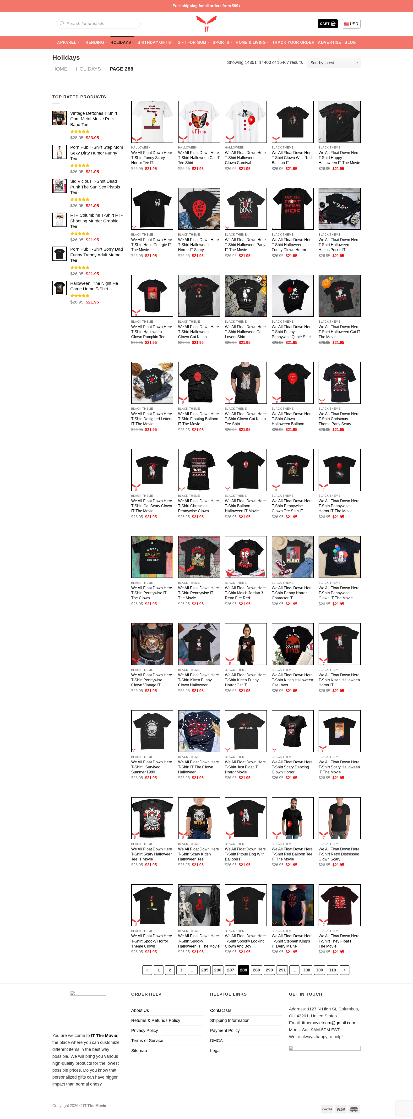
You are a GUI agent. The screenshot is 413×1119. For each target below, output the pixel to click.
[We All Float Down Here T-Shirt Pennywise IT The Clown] (152, 557)
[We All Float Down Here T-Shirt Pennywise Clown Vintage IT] (152, 644)
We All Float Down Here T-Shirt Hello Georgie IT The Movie (151, 244)
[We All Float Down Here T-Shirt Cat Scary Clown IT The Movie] (152, 470)
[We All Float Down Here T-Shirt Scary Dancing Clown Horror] (292, 731)
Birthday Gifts (154, 42)
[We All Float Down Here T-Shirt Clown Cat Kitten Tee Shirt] (245, 382)
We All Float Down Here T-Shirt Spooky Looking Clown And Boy (245, 941)
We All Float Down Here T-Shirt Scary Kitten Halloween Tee (198, 854)
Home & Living (251, 42)
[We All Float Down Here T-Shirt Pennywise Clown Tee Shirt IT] (292, 470)
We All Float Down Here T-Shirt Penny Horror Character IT (292, 593)
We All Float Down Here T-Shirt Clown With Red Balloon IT (292, 157)
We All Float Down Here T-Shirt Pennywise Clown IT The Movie (339, 593)
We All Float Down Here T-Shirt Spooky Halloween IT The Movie (199, 941)
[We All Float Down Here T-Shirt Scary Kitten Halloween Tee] (199, 818)
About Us (140, 1010)
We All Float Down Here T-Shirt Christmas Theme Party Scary (339, 419)
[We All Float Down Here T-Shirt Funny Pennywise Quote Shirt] (292, 295)
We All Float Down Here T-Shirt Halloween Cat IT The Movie (339, 332)
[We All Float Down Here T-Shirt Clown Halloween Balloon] (292, 382)
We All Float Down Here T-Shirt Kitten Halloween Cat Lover (292, 680)
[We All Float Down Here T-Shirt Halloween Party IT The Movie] (245, 208)
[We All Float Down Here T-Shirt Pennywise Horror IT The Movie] (339, 470)
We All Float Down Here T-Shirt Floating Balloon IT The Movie (198, 419)
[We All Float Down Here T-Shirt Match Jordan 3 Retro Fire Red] (245, 557)
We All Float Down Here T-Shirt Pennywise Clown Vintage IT (151, 680)
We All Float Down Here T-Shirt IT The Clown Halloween (198, 767)
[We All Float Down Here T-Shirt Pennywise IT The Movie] (199, 557)
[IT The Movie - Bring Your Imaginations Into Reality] (206, 24)
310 (332, 969)
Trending (93, 42)
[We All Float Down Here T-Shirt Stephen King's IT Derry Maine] (292, 905)
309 (319, 969)
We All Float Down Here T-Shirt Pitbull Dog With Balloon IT (245, 854)
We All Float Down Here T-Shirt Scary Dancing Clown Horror (292, 767)
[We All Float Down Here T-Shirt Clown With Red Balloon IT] (292, 121)
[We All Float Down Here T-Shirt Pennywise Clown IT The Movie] (339, 557)
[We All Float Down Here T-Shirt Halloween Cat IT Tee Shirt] (199, 121)
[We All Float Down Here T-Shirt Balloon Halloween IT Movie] (245, 470)
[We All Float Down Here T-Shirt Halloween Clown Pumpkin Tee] (152, 295)
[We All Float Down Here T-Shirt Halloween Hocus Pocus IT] (339, 208)
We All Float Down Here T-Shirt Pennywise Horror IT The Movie (339, 506)
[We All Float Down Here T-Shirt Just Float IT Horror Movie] (245, 731)
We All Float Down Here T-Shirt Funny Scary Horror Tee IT (151, 157)
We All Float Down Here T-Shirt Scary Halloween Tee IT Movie (152, 854)
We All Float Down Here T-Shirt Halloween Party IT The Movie (245, 244)
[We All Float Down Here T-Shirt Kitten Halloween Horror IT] (339, 644)
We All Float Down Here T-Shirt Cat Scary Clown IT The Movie (151, 506)
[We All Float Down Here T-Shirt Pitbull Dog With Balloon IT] (245, 818)
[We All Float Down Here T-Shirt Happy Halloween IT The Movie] (339, 121)
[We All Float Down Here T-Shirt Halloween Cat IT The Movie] (339, 295)
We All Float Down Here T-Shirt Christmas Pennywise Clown (198, 506)
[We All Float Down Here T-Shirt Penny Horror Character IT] (292, 557)
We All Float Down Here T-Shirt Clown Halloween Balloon (292, 419)
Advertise (329, 42)
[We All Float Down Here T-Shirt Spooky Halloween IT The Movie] (199, 905)
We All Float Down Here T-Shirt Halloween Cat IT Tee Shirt (199, 157)
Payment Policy (225, 1030)
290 (269, 969)
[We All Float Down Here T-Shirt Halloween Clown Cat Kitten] (199, 295)
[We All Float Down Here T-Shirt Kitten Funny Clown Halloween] (199, 644)
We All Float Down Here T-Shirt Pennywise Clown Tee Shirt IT (292, 506)
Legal (215, 1050)
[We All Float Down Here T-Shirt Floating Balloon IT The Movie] (199, 383)
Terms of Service (147, 1040)
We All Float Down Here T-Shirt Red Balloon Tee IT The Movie (292, 854)
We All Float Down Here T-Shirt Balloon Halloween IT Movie (245, 506)
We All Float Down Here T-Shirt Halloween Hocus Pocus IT (339, 244)
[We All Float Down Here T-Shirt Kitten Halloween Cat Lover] (292, 644)
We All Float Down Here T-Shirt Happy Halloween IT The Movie (339, 157)
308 (306, 969)
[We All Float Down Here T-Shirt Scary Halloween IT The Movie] (339, 731)
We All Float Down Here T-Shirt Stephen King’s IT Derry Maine (292, 941)
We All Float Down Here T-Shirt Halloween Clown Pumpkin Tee (151, 332)
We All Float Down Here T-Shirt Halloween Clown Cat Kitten (198, 332)
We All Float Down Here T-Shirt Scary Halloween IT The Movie (339, 767)
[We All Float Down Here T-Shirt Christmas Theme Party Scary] (339, 382)
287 (230, 969)
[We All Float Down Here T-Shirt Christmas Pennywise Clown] (199, 470)
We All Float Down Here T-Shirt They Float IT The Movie (339, 941)
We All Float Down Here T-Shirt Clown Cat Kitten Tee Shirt (245, 419)
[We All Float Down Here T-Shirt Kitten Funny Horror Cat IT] (245, 644)
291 (282, 969)
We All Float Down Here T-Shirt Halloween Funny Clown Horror (292, 244)
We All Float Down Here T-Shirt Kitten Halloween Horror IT (339, 680)
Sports (221, 42)
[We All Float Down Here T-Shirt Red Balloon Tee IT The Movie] (292, 818)
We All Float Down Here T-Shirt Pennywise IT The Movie (198, 593)
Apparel (66, 42)
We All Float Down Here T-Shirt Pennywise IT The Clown (151, 593)
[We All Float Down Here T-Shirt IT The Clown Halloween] (199, 731)
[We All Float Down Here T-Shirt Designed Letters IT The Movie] (152, 382)
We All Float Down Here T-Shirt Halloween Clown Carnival (245, 157)
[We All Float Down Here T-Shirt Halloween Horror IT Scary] (199, 208)
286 (217, 969)
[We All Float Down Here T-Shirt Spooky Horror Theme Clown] (152, 905)
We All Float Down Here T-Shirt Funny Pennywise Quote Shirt (292, 332)
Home (59, 69)
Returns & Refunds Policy (155, 1020)
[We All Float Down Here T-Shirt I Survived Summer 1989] (152, 731)
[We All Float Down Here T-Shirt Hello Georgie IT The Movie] (152, 208)
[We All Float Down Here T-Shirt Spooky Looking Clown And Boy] (245, 905)
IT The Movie (104, 1035)
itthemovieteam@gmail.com (328, 1022)
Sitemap (139, 1050)
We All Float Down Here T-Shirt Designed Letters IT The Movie (151, 419)
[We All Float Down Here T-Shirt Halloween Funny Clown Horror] (292, 208)
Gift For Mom (192, 42)
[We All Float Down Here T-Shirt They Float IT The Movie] (339, 905)
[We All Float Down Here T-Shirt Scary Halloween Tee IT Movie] (152, 818)
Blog (350, 42)
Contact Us (220, 1010)
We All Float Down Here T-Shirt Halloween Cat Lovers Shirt (245, 332)
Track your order (293, 42)
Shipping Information (230, 1020)
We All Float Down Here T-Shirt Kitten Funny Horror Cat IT (245, 680)
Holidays (120, 42)
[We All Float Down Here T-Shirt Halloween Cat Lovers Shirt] (245, 295)
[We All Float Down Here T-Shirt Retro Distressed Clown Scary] (339, 818)
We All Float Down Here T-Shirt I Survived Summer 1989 (151, 767)
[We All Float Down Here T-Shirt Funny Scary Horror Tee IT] (152, 121)
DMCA (216, 1040)
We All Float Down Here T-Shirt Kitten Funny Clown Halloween (198, 680)
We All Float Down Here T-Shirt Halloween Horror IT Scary (198, 244)
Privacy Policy (144, 1030)
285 (204, 969)
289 (256, 969)
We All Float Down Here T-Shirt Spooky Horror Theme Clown (151, 941)
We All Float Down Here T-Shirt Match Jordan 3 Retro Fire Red (245, 593)
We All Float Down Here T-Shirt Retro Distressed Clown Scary (339, 854)
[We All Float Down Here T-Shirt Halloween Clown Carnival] (245, 121)
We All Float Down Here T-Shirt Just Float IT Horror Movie (245, 767)
